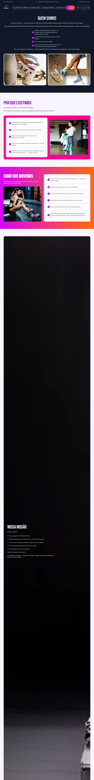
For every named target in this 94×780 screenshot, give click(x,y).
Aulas (38, 7)
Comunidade (33, 7)
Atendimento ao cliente (62, 7)
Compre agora (70, 7)
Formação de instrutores (48, 7)
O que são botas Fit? (18, 7)
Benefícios (26, 7)
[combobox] (78, 7)
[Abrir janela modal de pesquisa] (83, 8)
